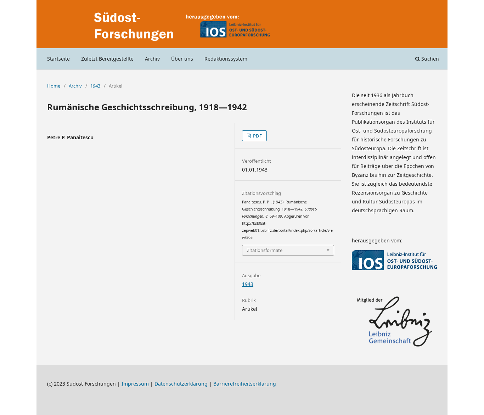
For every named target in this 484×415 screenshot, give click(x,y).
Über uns (182, 58)
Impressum (135, 383)
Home (53, 86)
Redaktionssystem (225, 58)
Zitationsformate (264, 250)
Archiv (152, 58)
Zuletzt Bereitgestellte (107, 58)
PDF (257, 136)
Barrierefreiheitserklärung (244, 383)
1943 (95, 86)
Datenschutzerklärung (181, 383)
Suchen (429, 58)
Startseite (58, 58)
